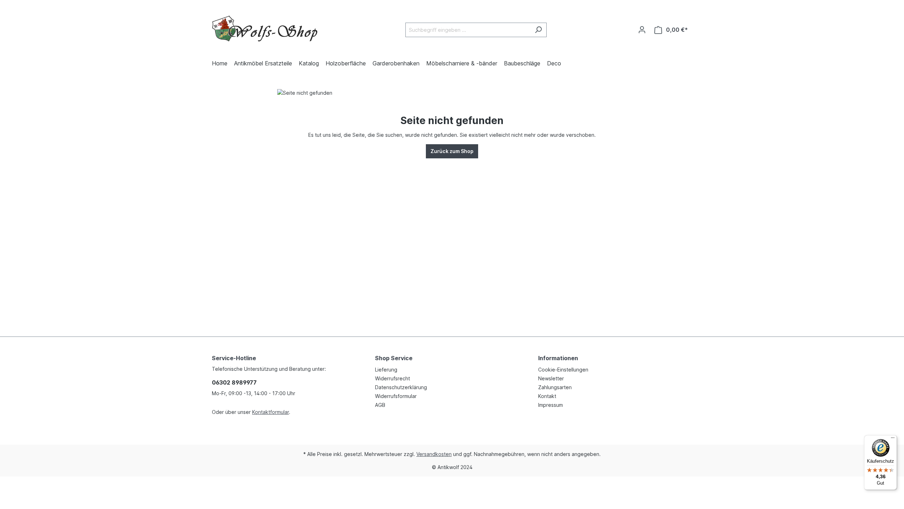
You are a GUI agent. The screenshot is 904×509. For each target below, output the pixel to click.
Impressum (550, 405)
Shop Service (393, 358)
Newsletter (551, 378)
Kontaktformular (270, 412)
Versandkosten (434, 454)
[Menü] (892, 439)
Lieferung (386, 370)
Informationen (558, 358)
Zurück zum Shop (452, 151)
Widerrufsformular (396, 396)
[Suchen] (538, 30)
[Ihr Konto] (642, 29)
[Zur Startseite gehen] (265, 28)
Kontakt (547, 396)
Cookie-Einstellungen (563, 370)
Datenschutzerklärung (401, 387)
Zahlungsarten (555, 387)
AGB (380, 405)
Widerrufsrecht (392, 378)
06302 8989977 (234, 382)
